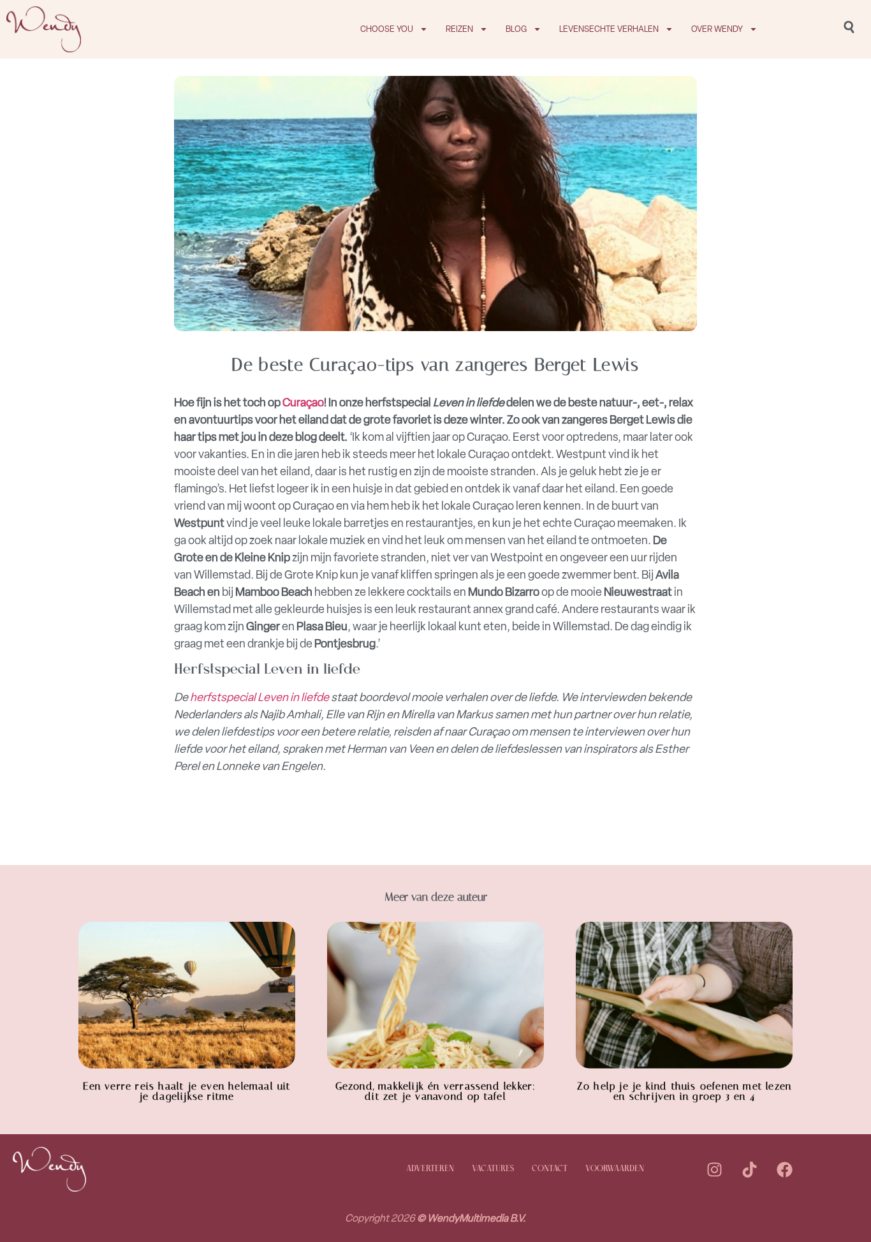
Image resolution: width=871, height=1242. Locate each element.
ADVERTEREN (430, 1169)
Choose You (386, 29)
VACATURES (493, 1169)
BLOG (516, 29)
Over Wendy (717, 29)
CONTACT (549, 1169)
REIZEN (459, 29)
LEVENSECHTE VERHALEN (609, 29)
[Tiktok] (749, 1169)
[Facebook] (784, 1169)
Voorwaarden (614, 1169)
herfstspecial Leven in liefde (259, 697)
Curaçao (303, 403)
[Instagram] (714, 1169)
